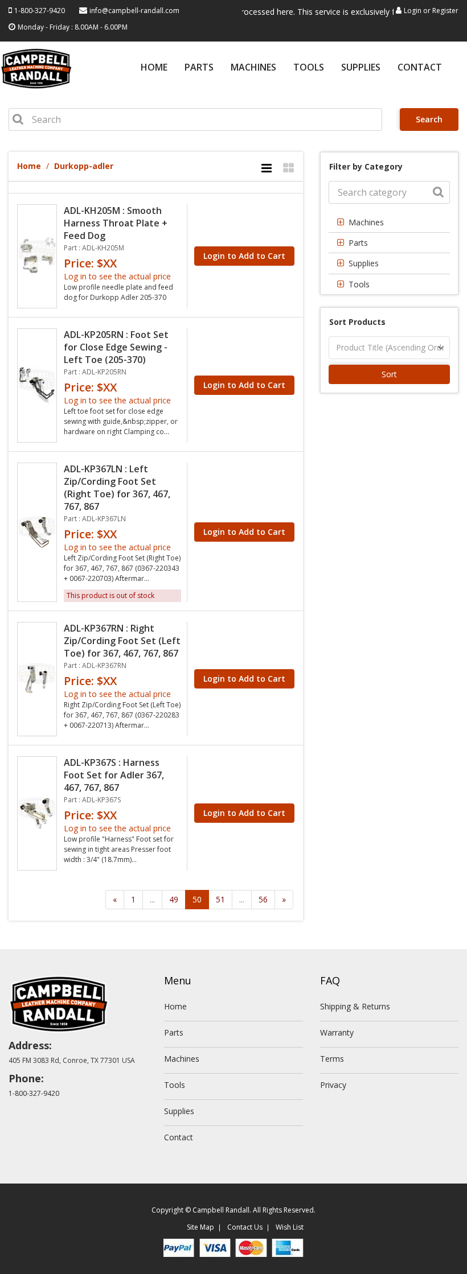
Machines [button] (366, 222)
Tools (308, 68)
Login (412, 10)
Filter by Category (366, 166)
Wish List (290, 1227)
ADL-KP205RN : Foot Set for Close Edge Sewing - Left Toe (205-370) (116, 347)
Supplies (360, 68)
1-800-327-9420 (39, 10)
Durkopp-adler (83, 165)
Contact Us (245, 1227)
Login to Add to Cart (244, 255)
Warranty (337, 1032)
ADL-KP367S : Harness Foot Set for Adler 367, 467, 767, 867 (114, 775)
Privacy (333, 1084)
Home (154, 68)
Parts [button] (358, 242)
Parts (199, 68)
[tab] (389, 222)
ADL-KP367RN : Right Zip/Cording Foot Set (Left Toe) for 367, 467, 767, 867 (122, 640)
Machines (253, 68)
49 (173, 899)
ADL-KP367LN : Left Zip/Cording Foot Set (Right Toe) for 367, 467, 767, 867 (117, 488)
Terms (332, 1058)
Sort (389, 374)
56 (263, 899)
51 (220, 899)
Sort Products (357, 321)
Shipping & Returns (355, 1006)
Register (445, 10)
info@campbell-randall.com (134, 10)
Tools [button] (359, 284)
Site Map (200, 1227)
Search (429, 119)
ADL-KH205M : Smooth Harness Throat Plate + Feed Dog (115, 223)
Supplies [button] (364, 263)
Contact (420, 68)
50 (197, 899)
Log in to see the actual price (117, 276)
